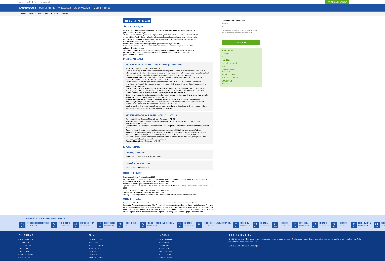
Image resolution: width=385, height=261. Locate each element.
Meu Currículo (23, 242)
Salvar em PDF (23, 248)
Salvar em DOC (24, 251)
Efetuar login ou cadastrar (337, 2)
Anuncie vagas (302, 239)
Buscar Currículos (103, 8)
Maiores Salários (95, 248)
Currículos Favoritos (166, 257)
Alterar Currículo (24, 245)
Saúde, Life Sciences (52, 14)
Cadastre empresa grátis (230, 20)
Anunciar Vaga (164, 245)
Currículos (31, 14)
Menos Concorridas (96, 245)
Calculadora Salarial (26, 257)
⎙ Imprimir (64, 14)
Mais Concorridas (95, 242)
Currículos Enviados (25, 254)
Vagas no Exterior (95, 254)
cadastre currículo (354, 239)
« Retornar (21, 14)
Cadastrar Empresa (166, 239)
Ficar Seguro (254, 246)
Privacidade (245, 246)
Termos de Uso (234, 246)
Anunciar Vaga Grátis (82, 8)
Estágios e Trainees (96, 257)
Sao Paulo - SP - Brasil (229, 63)
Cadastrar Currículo (47, 8)
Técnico (39, 14)
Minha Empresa (164, 242)
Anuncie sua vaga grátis (42, 2)
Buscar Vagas (66, 8)
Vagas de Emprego (95, 239)
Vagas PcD (92, 251)
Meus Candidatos (165, 254)
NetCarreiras (240, 239)
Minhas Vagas (164, 248)
